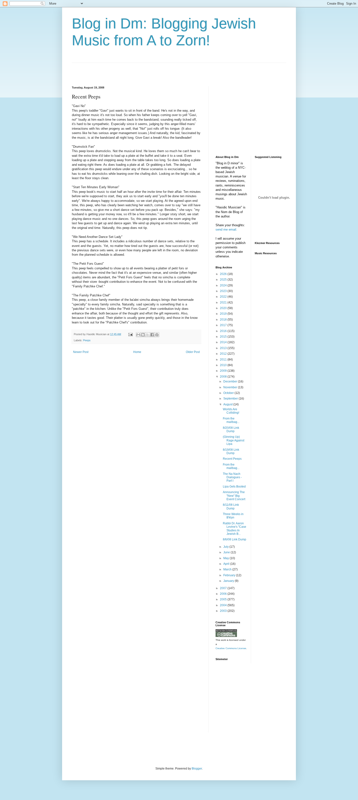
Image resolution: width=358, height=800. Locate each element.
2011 (223, 359)
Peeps (87, 340)
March (227, 569)
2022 (223, 296)
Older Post (193, 352)
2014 (223, 342)
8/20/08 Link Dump (231, 429)
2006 (223, 593)
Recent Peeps (232, 458)
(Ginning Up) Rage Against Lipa (233, 440)
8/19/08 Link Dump (231, 451)
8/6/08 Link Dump (234, 539)
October (229, 393)
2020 (223, 308)
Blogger (197, 768)
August (228, 404)
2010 (223, 365)
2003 (223, 611)
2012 (223, 353)
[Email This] (138, 334)
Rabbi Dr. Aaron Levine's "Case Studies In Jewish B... (234, 529)
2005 (223, 599)
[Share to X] (147, 334)
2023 (223, 291)
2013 (223, 348)
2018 (223, 319)
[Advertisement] (129, 70)
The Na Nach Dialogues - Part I (232, 477)
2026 (223, 274)
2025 (223, 279)
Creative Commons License (231, 648)
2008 (223, 376)
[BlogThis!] (143, 334)
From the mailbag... (231, 420)
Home (137, 352)
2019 (223, 313)
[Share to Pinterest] (156, 334)
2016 (223, 331)
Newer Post (80, 352)
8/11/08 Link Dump (231, 506)
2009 (223, 370)
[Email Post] (130, 334)
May (226, 558)
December (230, 381)
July (226, 546)
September (231, 398)
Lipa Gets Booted (234, 486)
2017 (223, 325)
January (229, 581)
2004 (223, 605)
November (230, 387)
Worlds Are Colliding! (231, 411)
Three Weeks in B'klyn (233, 515)
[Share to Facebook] (152, 334)
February (229, 575)
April (226, 564)
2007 (223, 588)
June (227, 552)
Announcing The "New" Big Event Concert (234, 495)
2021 (223, 302)
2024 (223, 285)
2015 (223, 336)
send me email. (226, 229)
